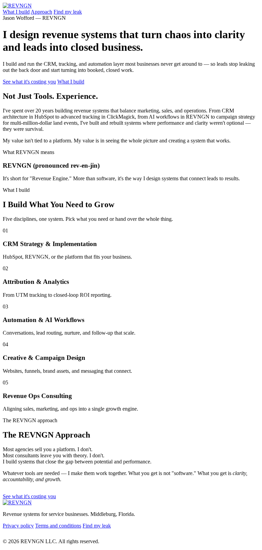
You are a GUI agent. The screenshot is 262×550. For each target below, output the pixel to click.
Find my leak (68, 12)
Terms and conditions (58, 526)
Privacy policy (18, 526)
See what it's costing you (29, 82)
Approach (41, 12)
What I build (16, 12)
